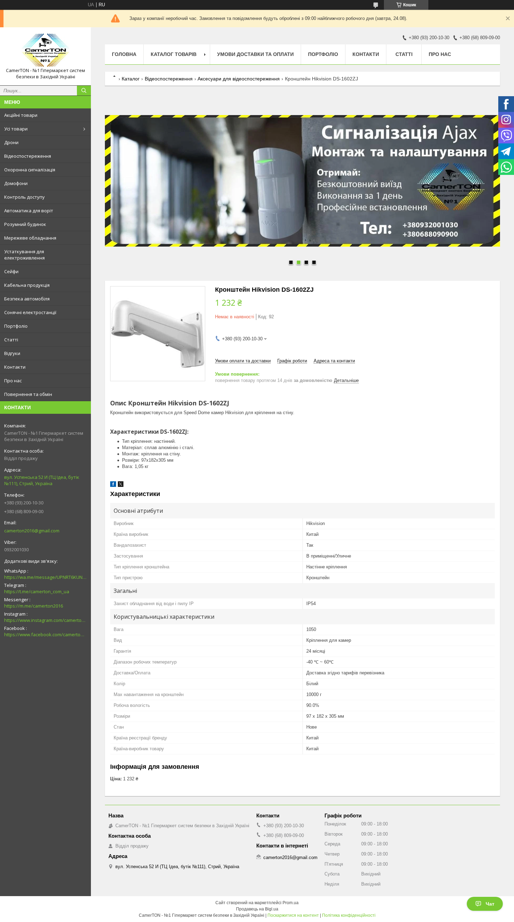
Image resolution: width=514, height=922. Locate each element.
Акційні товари (20, 115)
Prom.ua (291, 902)
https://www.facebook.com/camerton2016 (45, 634)
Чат (490, 904)
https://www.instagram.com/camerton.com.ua (45, 620)
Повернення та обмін (28, 394)
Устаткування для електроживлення (24, 254)
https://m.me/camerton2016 (33, 606)
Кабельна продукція (27, 285)
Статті (11, 339)
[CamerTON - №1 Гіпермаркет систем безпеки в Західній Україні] (45, 50)
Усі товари (16, 129)
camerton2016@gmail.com (31, 530)
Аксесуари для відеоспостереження (239, 78)
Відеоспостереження (27, 156)
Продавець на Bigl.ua (257, 909)
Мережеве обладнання (30, 238)
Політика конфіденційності (349, 915)
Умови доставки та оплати (255, 54)
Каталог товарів (174, 54)
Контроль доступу (24, 197)
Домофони (16, 183)
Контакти (15, 367)
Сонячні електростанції (30, 312)
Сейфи (11, 271)
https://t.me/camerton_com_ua (36, 591)
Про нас (13, 380)
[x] (120, 485)
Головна (124, 54)
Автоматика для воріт (28, 210)
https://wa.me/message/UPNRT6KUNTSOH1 (45, 577)
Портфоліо (16, 326)
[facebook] (113, 485)
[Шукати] (84, 90)
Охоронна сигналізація (29, 169)
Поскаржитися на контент (293, 915)
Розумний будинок (25, 224)
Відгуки (12, 353)
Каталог (131, 78)
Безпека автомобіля (27, 299)
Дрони (11, 142)
